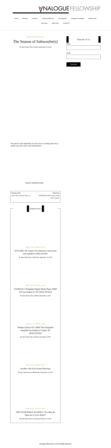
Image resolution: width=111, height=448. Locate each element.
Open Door (55, 23)
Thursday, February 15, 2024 (42, 419)
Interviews (44, 23)
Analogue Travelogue (77, 18)
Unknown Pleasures (48, 18)
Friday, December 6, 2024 (43, 296)
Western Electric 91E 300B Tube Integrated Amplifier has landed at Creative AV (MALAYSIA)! (35, 330)
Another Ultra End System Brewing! (35, 368)
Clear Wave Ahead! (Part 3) (20, 194)
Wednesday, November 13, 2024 (43, 372)
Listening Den (62, 18)
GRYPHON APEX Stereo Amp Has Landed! (49, 195)
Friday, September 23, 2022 (42, 47)
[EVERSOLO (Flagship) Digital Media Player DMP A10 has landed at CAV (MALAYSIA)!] (35, 270)
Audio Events (92, 18)
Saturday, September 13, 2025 (42, 257)
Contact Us (66, 23)
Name (68, 44)
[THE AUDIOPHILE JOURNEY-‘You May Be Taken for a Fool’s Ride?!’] (35, 389)
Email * (68, 53)
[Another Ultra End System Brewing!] (35, 349)
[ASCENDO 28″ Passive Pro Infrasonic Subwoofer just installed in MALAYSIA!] (35, 227)
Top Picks (35, 18)
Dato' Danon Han (27, 47)
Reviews (25, 18)
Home (16, 18)
